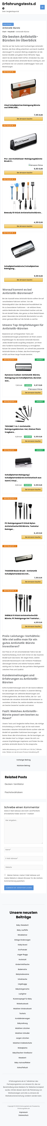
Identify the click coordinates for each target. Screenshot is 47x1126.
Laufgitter (22, 994)
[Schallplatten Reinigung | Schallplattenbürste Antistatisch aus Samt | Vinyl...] (23, 462)
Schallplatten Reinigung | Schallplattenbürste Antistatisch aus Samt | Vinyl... (23, 477)
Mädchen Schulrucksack (22, 1009)
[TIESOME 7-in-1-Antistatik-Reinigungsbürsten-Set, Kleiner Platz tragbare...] (23, 414)
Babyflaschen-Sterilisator (22, 1053)
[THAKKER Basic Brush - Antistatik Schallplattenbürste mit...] (23, 558)
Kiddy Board (22, 945)
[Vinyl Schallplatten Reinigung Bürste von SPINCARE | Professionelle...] (23, 88)
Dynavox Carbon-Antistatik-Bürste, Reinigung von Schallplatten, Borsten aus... (23, 378)
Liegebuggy (22, 984)
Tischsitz (22, 1013)
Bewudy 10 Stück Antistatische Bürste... (23, 213)
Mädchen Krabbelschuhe (22, 1043)
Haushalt (8, 24)
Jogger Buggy (22, 955)
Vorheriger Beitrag (23, 760)
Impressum (23, 1112)
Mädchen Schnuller (22, 1033)
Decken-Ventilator (14, 784)
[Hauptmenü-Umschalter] (42, 7)
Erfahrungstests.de (19, 6)
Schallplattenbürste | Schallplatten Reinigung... (21, 267)
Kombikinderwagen (22, 1018)
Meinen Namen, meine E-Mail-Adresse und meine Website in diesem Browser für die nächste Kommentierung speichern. (23, 878)
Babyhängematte (22, 989)
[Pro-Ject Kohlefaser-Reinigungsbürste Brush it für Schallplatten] (23, 142)
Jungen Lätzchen (22, 1038)
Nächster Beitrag (23, 765)
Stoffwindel (22, 950)
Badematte (22, 969)
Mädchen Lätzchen (22, 1028)
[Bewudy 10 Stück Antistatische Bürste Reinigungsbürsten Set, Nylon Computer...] (23, 196)
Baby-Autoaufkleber (22, 1063)
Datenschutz (23, 1115)
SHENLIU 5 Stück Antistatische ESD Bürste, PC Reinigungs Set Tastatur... (22, 617)
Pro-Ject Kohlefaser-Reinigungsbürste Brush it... (23, 160)
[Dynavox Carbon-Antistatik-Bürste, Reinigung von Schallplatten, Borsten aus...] (23, 367)
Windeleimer (22, 935)
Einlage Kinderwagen (22, 940)
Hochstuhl (22, 959)
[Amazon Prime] (36, 165)
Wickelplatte (22, 1048)
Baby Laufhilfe (22, 930)
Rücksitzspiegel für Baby (22, 999)
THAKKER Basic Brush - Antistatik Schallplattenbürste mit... (21, 572)
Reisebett (22, 1058)
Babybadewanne (22, 974)
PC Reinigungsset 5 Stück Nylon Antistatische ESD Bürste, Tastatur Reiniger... (22, 526)
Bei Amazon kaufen (24, 119)
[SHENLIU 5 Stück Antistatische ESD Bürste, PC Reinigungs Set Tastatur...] (23, 603)
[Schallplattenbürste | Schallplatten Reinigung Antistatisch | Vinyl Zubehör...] (23, 249)
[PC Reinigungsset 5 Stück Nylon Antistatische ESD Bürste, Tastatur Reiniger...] (23, 511)
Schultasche (22, 979)
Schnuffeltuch (22, 1067)
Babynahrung (22, 1023)
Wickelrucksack (22, 1004)
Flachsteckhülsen (14, 792)
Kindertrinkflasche (22, 964)
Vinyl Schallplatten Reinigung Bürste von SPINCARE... (22, 106)
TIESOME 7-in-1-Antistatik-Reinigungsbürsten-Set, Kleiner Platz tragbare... (23, 429)
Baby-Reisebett (22, 925)
